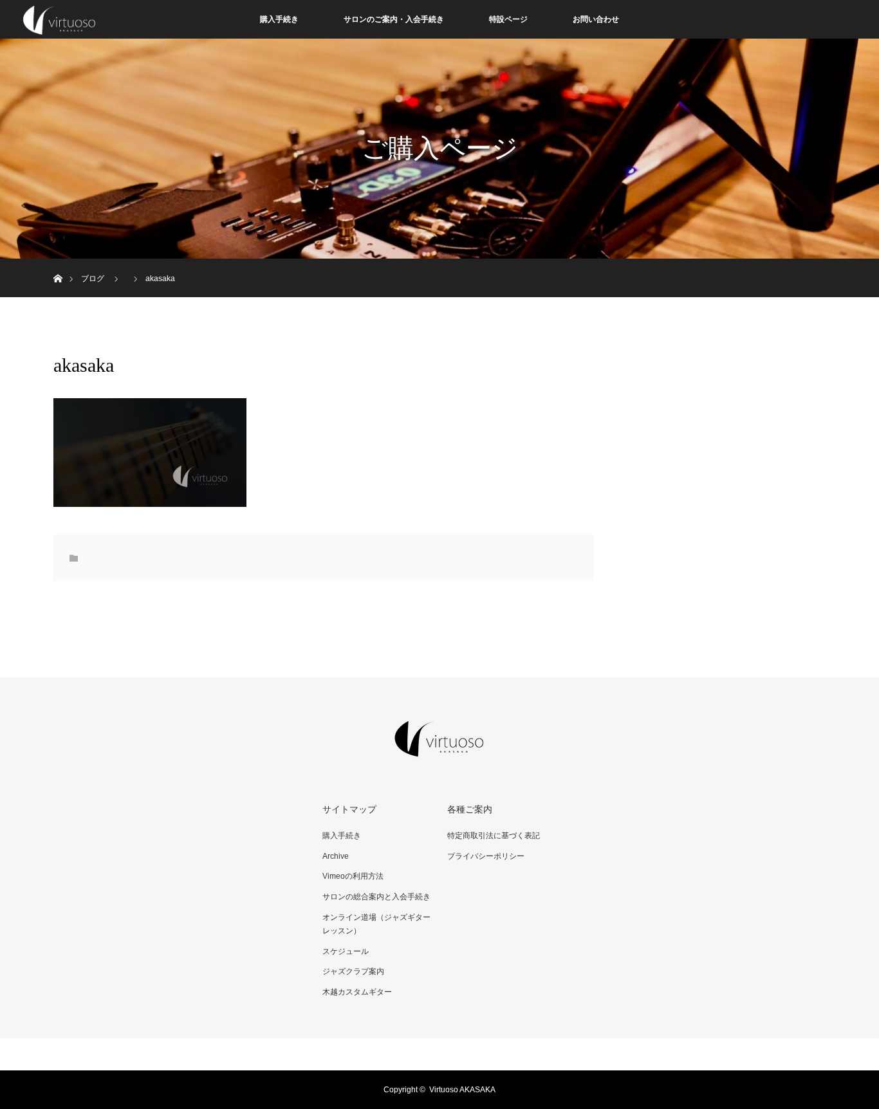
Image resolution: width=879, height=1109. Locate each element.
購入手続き (279, 19)
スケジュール (345, 951)
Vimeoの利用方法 (353, 876)
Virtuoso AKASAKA (462, 1089)
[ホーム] (57, 263)
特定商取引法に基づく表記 (493, 835)
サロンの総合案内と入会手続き (376, 896)
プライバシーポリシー (485, 856)
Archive (335, 856)
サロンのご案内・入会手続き (394, 19)
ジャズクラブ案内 (353, 971)
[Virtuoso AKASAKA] (439, 748)
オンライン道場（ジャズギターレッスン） (376, 924)
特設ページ (508, 19)
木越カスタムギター (357, 991)
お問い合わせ (596, 19)
